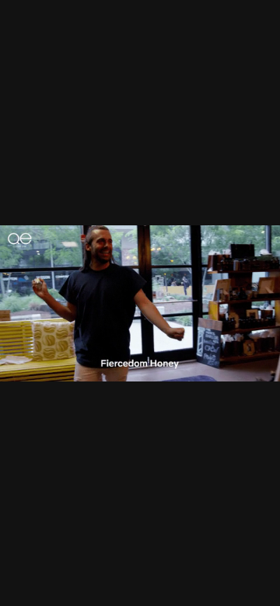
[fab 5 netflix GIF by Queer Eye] (140, 303)
